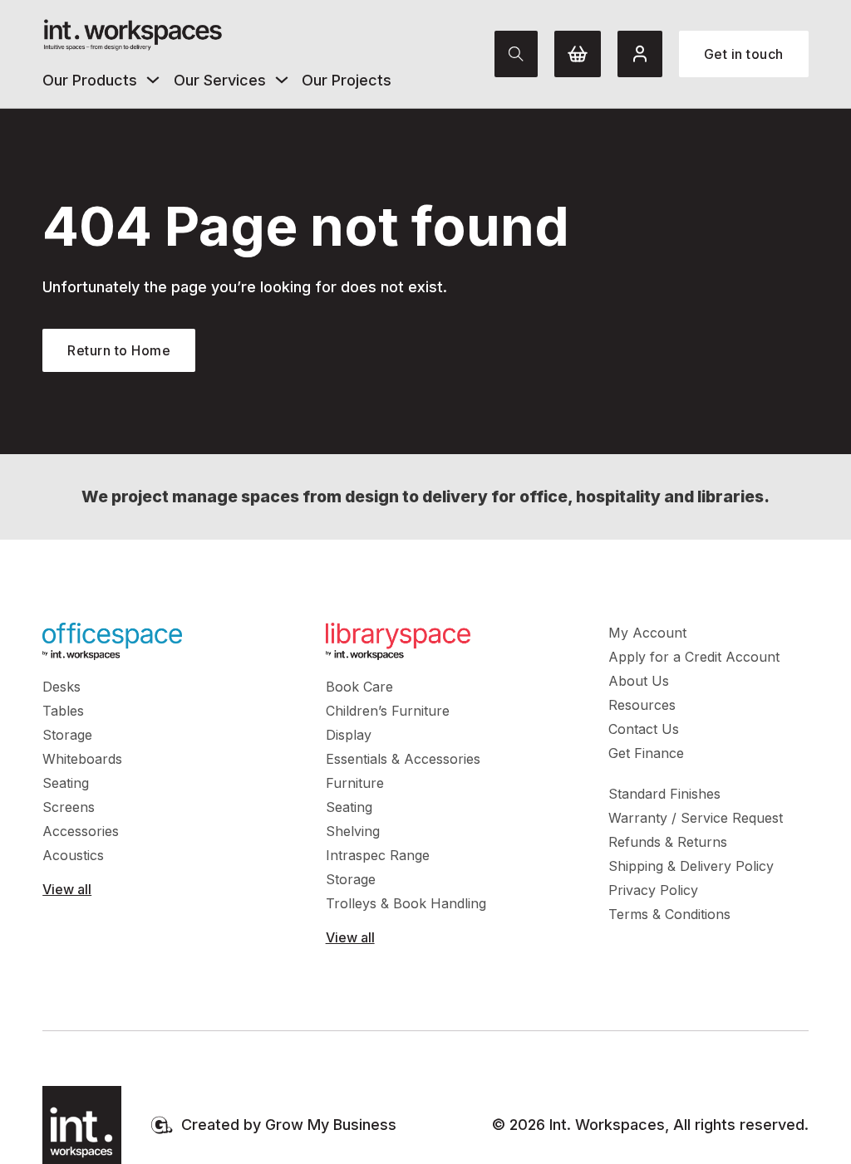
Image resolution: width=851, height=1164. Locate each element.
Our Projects (346, 80)
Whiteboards (82, 759)
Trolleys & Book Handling (406, 903)
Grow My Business (330, 1124)
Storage (67, 734)
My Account (647, 632)
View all (66, 889)
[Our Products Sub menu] (152, 79)
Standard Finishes (664, 793)
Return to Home (118, 350)
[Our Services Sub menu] (281, 79)
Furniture (355, 783)
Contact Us (643, 729)
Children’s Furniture (388, 710)
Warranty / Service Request (695, 817)
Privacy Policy (653, 890)
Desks (61, 686)
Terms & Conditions (669, 914)
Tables (63, 710)
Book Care (359, 686)
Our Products (89, 80)
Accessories (80, 831)
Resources (642, 705)
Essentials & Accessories (403, 759)
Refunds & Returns (667, 842)
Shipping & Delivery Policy (691, 866)
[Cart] (577, 54)
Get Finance (646, 753)
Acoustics (73, 855)
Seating (65, 783)
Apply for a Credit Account (694, 656)
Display (348, 734)
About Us (638, 680)
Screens (68, 807)
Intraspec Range (378, 855)
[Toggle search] (516, 54)
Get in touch (744, 54)
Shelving (353, 831)
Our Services (220, 80)
